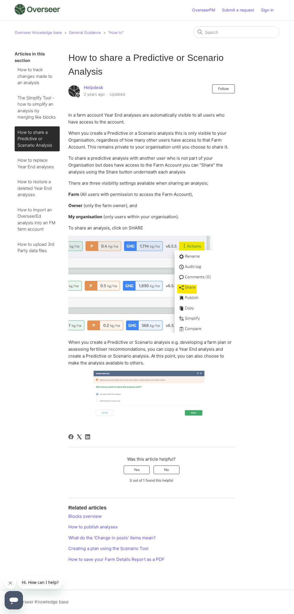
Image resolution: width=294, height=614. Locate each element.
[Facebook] (71, 436)
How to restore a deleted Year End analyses (35, 188)
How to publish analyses (93, 527)
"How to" (116, 32)
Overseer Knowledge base (38, 32)
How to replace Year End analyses (36, 163)
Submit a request (238, 9)
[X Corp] (79, 436)
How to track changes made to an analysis (35, 76)
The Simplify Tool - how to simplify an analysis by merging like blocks (37, 107)
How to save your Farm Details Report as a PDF (116, 559)
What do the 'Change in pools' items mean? (112, 537)
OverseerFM (203, 9)
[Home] (37, 13)
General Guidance (85, 32)
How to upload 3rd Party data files (36, 248)
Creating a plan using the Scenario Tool (108, 548)
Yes (137, 470)
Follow (223, 88)
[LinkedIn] (87, 436)
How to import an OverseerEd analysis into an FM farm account (36, 219)
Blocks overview (85, 516)
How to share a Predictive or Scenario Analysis (35, 139)
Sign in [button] (267, 9)
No (166, 470)
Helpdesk (93, 87)
